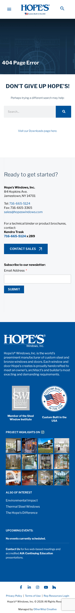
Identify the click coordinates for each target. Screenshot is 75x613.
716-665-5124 (19, 203)
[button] (62, 8)
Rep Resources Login (56, 595)
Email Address (14, 270)
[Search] (63, 112)
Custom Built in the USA (54, 419)
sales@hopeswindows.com (23, 212)
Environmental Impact (22, 500)
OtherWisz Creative (45, 609)
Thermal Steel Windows (23, 506)
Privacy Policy (14, 595)
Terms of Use (32, 595)
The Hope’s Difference (22, 513)
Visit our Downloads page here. (37, 131)
